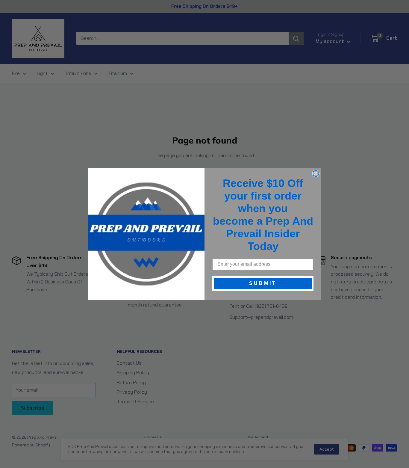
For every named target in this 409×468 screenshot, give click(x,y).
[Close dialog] (316, 173)
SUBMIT (263, 283)
